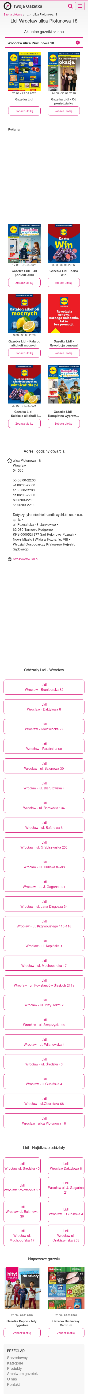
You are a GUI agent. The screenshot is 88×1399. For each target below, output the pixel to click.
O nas (12, 1379)
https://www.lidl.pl (25, 559)
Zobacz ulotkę (24, 111)
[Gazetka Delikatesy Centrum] (66, 1288)
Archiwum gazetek (22, 1373)
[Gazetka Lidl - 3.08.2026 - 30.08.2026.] (64, 243)
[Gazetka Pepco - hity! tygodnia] (22, 1288)
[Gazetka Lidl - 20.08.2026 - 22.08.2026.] (24, 71)
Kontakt (13, 1384)
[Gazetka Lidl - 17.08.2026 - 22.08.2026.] (24, 243)
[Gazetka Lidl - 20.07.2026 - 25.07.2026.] (64, 384)
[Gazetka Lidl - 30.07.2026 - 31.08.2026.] (24, 384)
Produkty (14, 1368)
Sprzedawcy (17, 1357)
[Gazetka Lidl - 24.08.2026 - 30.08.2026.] (64, 71)
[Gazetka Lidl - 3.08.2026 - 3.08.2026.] (64, 313)
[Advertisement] (44, 175)
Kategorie (15, 1363)
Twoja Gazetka (27, 6)
